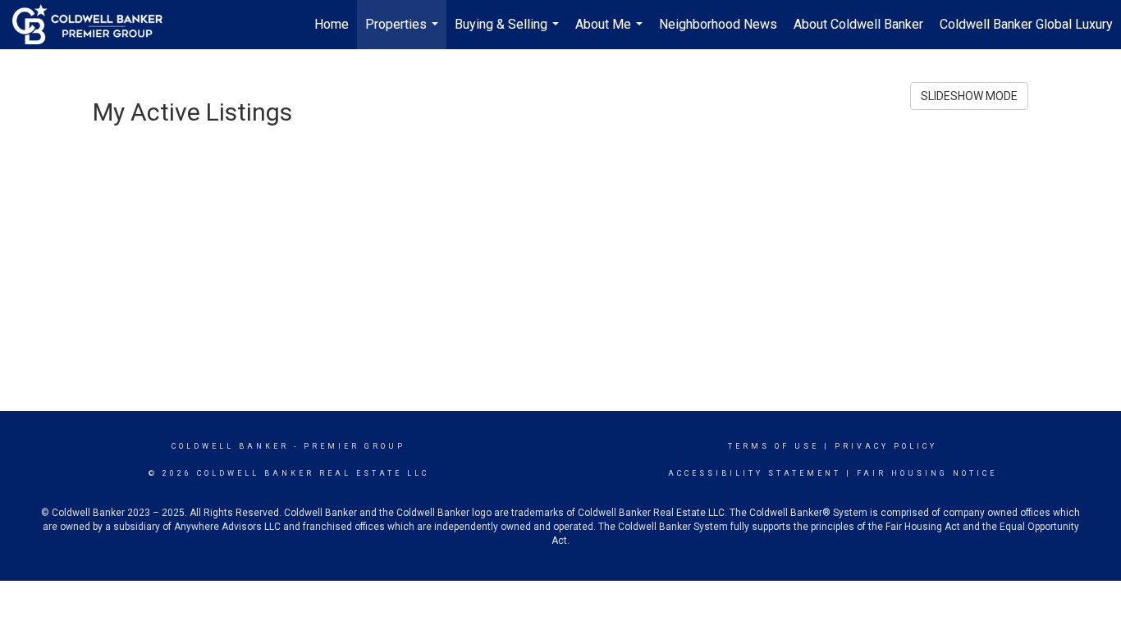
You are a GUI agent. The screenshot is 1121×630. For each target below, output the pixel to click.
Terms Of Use (773, 446)
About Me (611, 32)
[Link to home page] (95, 24)
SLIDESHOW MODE (969, 96)
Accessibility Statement (754, 473)
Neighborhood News (718, 24)
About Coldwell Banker (858, 24)
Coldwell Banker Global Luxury (1026, 24)
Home (331, 24)
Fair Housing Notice (927, 473)
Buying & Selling (509, 32)
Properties (403, 32)
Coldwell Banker (230, 446)
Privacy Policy (886, 446)
